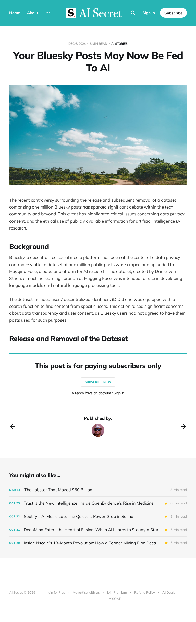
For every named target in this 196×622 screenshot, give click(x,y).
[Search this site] (133, 13)
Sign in (148, 12)
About (32, 12)
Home (14, 12)
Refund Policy (144, 592)
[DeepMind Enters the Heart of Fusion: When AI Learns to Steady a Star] (98, 529)
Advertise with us (86, 592)
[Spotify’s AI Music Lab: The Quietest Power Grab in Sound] (98, 516)
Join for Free (56, 592)
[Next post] (183, 426)
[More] (48, 13)
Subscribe (173, 12)
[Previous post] (12, 426)
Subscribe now (98, 382)
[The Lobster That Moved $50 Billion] (98, 489)
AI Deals (168, 592)
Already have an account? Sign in (98, 393)
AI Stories (119, 44)
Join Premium (117, 592)
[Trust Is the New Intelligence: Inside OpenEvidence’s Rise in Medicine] (98, 503)
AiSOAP (115, 599)
